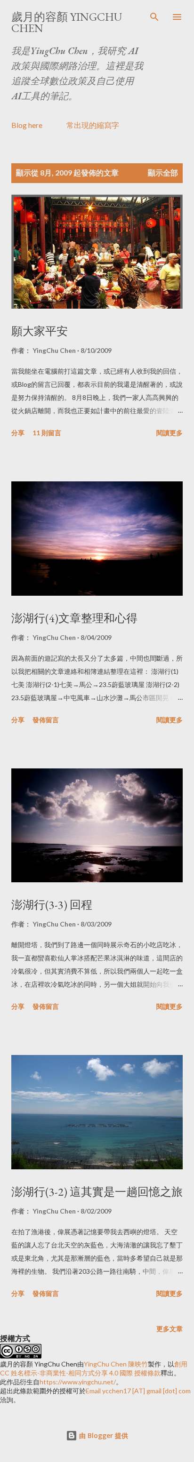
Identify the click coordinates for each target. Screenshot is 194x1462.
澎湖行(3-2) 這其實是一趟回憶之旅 (97, 1191)
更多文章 (169, 1329)
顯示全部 (163, 172)
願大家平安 (39, 331)
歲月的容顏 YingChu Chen (66, 22)
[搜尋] (154, 17)
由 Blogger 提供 (102, 1435)
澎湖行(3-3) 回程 (51, 904)
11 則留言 (46, 433)
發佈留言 (45, 720)
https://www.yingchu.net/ (78, 1382)
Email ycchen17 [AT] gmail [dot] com (138, 1391)
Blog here (26, 124)
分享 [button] (17, 433)
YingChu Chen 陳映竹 (116, 1364)
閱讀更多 (169, 433)
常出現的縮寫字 (92, 124)
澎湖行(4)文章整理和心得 (74, 618)
